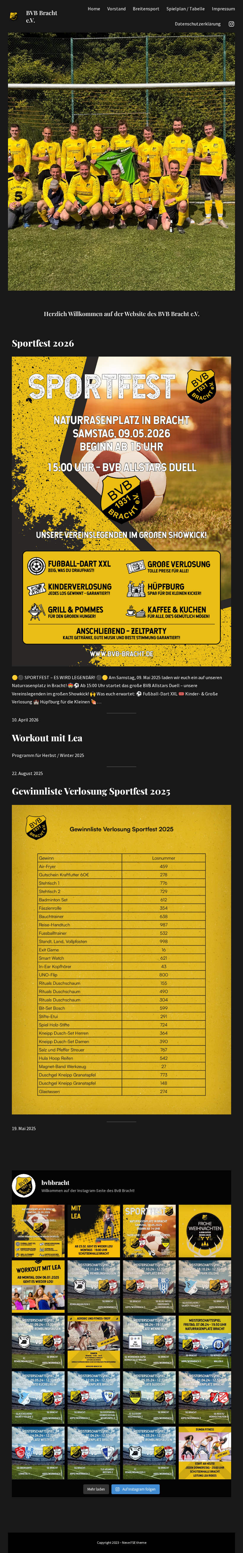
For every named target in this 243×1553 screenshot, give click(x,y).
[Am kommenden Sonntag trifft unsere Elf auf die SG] (149, 1286)
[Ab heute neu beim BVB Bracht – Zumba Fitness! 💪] (205, 1453)
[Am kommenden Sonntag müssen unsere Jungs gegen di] (38, 1342)
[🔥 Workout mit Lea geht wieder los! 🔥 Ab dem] (94, 1231)
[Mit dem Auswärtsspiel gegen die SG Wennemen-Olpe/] (149, 1342)
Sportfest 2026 (43, 343)
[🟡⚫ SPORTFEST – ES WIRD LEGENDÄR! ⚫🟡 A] (38, 1231)
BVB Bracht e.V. (41, 16)
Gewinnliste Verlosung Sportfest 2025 (91, 791)
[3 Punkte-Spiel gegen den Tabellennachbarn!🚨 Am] (205, 1397)
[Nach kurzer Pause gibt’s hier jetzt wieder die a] (205, 1286)
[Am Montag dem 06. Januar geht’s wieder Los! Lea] (38, 1286)
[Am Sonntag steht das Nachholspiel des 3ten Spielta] (94, 1286)
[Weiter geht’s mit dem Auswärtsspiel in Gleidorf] (149, 1397)
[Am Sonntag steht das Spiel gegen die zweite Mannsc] (38, 1453)
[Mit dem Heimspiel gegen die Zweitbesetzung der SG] (205, 1342)
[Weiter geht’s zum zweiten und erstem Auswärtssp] (149, 1453)
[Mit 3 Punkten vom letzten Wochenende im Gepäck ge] (94, 1397)
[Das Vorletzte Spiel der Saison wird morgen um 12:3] (38, 1397)
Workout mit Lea (47, 738)
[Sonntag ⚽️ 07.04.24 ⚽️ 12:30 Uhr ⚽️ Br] (94, 1453)
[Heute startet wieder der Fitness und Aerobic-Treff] (94, 1342)
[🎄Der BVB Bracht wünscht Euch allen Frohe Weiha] (205, 1231)
